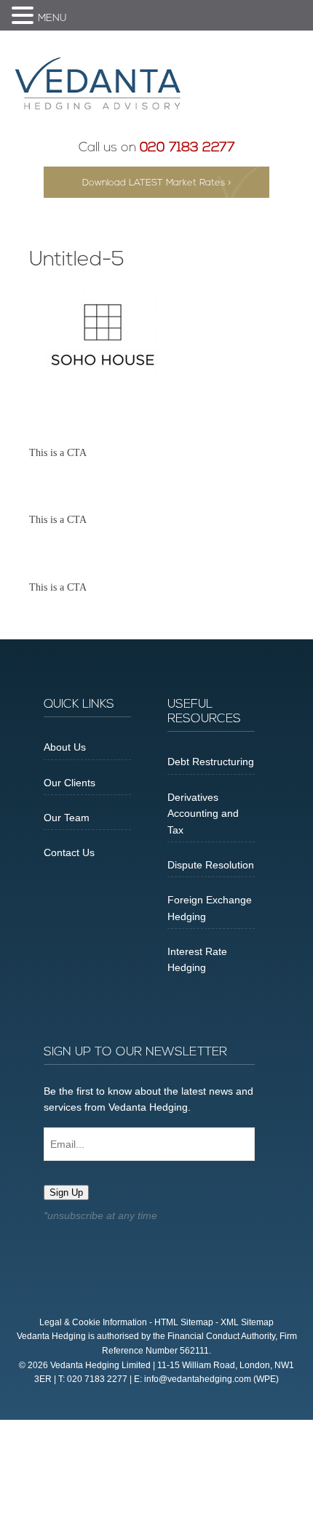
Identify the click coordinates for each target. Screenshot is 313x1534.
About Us (65, 747)
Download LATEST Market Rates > (156, 183)
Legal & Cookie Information (93, 1322)
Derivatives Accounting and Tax (203, 813)
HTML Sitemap (183, 1322)
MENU (52, 18)
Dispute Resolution (210, 865)
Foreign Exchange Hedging (209, 908)
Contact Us (69, 852)
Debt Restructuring (210, 761)
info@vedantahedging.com (197, 1379)
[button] (25, 16)
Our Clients (69, 782)
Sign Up (66, 1192)
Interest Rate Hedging (197, 959)
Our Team (67, 817)
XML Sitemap (247, 1322)
